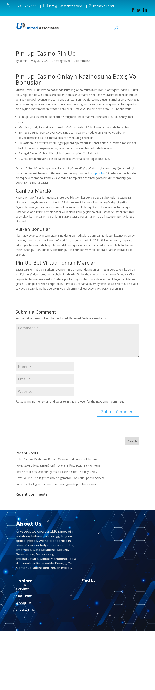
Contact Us (25, 610)
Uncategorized (61, 61)
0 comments (82, 61)
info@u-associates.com (65, 6)
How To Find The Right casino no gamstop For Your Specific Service (60, 478)
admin (23, 61)
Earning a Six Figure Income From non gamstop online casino (56, 484)
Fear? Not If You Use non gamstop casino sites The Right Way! (57, 472)
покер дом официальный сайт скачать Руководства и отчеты (58, 465)
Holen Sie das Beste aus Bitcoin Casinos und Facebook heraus (56, 459)
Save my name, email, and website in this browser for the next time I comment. (72, 401)
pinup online (98, 173)
